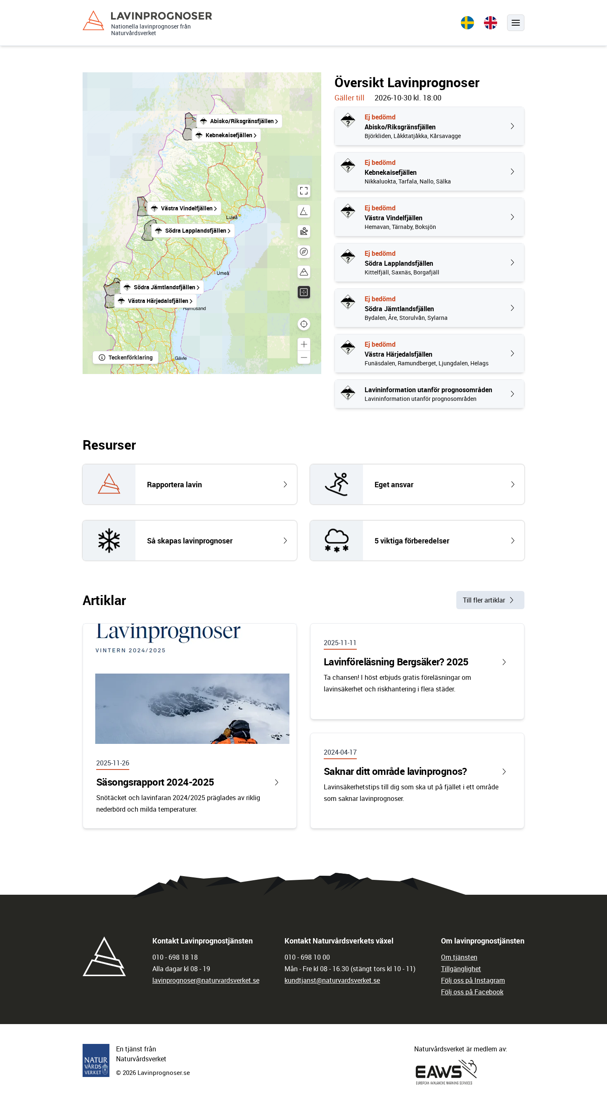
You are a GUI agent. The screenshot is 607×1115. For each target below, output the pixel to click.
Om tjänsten (459, 957)
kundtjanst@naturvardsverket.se (332, 980)
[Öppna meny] (515, 22)
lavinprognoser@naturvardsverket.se (205, 980)
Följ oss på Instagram (473, 980)
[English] (490, 22)
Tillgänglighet (461, 968)
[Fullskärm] (304, 191)
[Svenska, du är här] (467, 22)
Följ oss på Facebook (472, 991)
